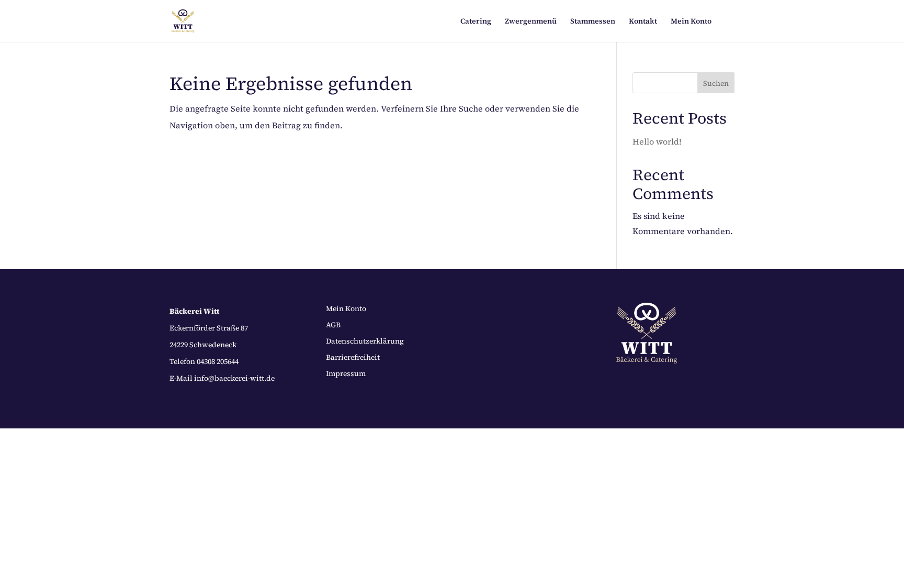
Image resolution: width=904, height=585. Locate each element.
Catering (475, 21)
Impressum (346, 373)
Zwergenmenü (531, 21)
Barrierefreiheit (353, 357)
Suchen (716, 83)
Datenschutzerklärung (365, 341)
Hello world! (657, 141)
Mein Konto (691, 21)
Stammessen (592, 21)
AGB (333, 324)
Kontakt (643, 21)
